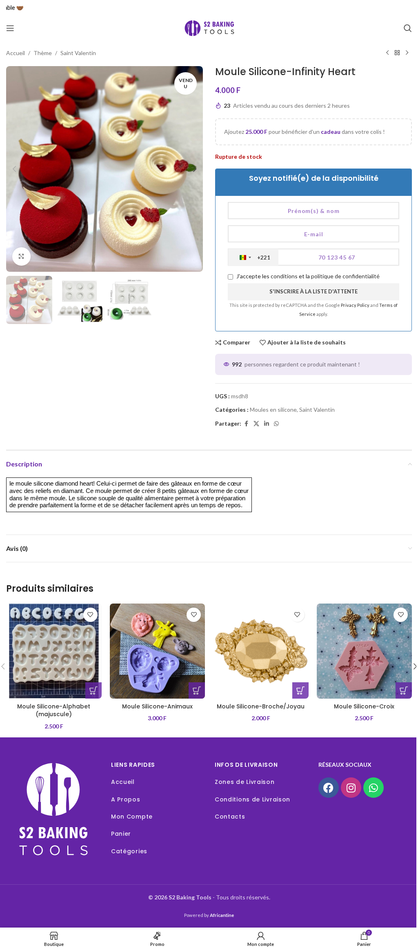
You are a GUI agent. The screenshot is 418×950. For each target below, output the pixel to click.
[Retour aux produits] (397, 53)
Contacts (230, 816)
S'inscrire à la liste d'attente (313, 291)
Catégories (129, 851)
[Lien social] (266, 423)
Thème (42, 52)
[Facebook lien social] (246, 423)
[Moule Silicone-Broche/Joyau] (261, 651)
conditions (284, 276)
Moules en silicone (273, 409)
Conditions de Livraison (252, 799)
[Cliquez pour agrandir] (21, 256)
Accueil (15, 52)
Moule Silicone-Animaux (157, 706)
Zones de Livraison (245, 782)
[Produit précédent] (387, 53)
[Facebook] (328, 787)
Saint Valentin (78, 52)
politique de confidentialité (345, 276)
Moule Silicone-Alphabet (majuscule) (53, 710)
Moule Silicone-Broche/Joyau (261, 706)
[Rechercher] (408, 28)
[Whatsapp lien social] (276, 423)
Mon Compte (132, 816)
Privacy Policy (355, 305)
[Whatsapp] (373, 787)
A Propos (125, 799)
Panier (121, 834)
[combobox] (253, 257)
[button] (14, 169)
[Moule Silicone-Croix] (364, 651)
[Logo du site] (209, 27)
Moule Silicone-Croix (364, 706)
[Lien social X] (256, 423)
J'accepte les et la (307, 276)
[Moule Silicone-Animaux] (157, 651)
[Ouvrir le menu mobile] (10, 28)
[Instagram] (351, 787)
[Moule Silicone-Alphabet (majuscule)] (54, 651)
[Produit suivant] (407, 53)
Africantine (222, 915)
